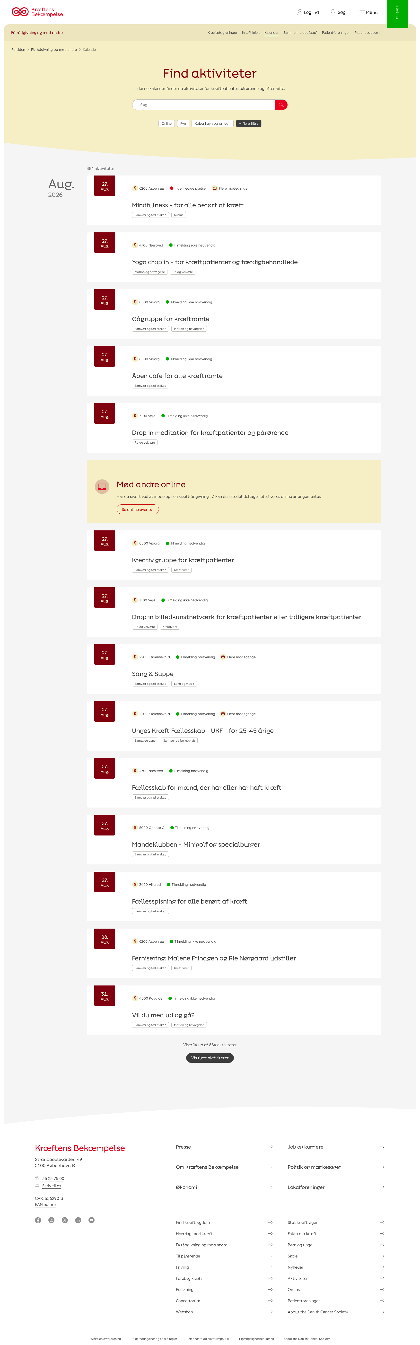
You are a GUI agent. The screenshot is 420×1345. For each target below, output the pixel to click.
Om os (294, 1289)
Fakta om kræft (302, 1233)
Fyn (183, 123)
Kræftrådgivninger (222, 32)
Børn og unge (300, 1244)
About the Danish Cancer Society (318, 1312)
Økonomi (186, 1187)
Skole (293, 1256)
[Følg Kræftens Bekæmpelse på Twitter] (65, 1220)
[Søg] (281, 105)
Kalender (271, 32)
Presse (183, 1147)
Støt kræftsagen (303, 1222)
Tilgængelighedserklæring (256, 1338)
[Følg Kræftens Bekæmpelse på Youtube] (91, 1220)
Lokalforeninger (306, 1187)
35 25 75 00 (53, 1178)
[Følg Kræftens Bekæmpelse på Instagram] (51, 1220)
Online (167, 123)
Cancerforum (188, 1300)
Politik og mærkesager (314, 1167)
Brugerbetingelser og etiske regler (154, 1338)
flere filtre (250, 123)
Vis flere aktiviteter (210, 1057)
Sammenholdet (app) (300, 32)
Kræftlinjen (251, 32)
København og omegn (212, 123)
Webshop (184, 1312)
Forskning (184, 1289)
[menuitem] (306, 12)
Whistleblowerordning (105, 1338)
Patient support (367, 32)
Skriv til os (51, 1185)
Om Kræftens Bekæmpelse (207, 1167)
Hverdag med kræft (194, 1233)
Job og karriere (306, 1147)
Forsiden (18, 49)
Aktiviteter (298, 1278)
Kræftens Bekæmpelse (80, 1148)
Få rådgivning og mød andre (37, 32)
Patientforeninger (336, 32)
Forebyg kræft (189, 1278)
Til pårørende (188, 1256)
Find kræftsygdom (193, 1222)
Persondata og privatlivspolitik (208, 1338)
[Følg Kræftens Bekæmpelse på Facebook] (38, 1220)
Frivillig (182, 1267)
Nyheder (295, 1267)
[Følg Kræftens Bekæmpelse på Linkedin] (78, 1220)
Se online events (137, 509)
